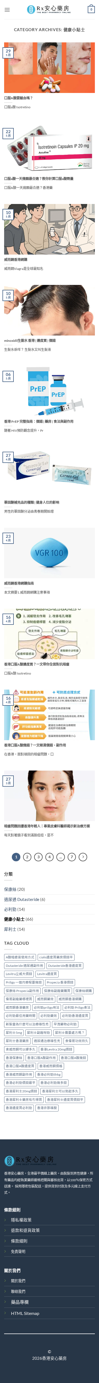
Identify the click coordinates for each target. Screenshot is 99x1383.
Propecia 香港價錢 (60, 982)
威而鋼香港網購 (70, 999)
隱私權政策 (21, 1220)
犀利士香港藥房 (17, 1041)
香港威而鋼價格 (50, 1066)
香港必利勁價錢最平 (20, 1082)
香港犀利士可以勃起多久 (60, 1091)
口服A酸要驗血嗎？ (18, 98)
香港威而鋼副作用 (19, 1074)
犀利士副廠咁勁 (38, 1032)
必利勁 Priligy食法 (77, 1007)
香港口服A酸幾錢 (73, 1058)
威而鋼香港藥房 (17, 1007)
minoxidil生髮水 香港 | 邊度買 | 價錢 (30, 341)
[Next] (83, 857)
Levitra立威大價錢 (19, 974)
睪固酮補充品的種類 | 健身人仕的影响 (31, 502)
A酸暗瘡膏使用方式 (20, 957)
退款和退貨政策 (25, 1230)
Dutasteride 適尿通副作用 (24, 965)
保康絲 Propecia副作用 (22, 991)
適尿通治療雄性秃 (47, 1041)
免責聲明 (18, 1251)
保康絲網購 (83, 991)
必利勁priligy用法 (46, 1007)
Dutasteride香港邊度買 (65, 965)
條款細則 (19, 1241)
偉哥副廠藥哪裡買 (19, 999)
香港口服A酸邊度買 (20, 1066)
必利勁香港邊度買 (75, 1015)
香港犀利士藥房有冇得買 (24, 1099)
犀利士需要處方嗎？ (70, 1032)
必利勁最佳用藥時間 (20, 1015)
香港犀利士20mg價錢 (21, 1091)
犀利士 (10, 929)
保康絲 (10, 889)
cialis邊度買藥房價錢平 (56, 957)
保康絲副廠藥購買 (57, 991)
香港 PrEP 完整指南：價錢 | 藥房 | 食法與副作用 (38, 421)
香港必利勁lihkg (49, 1074)
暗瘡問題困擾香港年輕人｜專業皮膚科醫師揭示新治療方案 (47, 826)
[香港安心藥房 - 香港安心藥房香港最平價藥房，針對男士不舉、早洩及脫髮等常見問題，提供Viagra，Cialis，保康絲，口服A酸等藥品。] (49, 9)
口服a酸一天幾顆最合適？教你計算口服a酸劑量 (38, 179)
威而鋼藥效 (45, 999)
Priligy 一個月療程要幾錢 (24, 982)
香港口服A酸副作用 (41, 1058)
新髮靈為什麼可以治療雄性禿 (27, 1024)
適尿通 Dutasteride (21, 899)
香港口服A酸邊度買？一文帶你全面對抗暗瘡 (36, 664)
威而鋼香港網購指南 (19, 583)
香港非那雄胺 (47, 1108)
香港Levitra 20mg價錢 (56, 1049)
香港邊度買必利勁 (19, 1108)
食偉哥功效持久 (76, 1041)
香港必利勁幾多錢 (53, 1082)
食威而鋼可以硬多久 (20, 1049)
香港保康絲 (14, 1058)
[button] (7, 9)
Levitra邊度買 (47, 974)
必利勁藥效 (48, 1015)
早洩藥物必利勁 (65, 1024)
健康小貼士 (14, 919)
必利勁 (10, 909)
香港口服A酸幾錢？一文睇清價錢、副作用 (35, 745)
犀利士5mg (14, 1032)
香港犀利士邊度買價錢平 (65, 1099)
